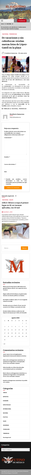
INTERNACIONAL (7, 409)
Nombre (7, 157)
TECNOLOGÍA (6, 429)
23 (26, 333)
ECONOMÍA (5, 400)
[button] (15, 20)
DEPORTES (5, 396)
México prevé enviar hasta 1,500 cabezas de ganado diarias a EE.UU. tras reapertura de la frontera (15, 288)
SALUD (11, 199)
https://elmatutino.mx (15, 117)
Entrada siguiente (8, 196)
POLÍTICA (5, 417)
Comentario (8, 137)
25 (8, 336)
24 (4, 336)
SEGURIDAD (6, 425)
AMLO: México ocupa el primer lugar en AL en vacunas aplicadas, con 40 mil (15, 205)
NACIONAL (5, 34)
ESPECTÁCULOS (7, 404)
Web (5, 171)
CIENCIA (5, 392)
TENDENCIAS (13, 34)
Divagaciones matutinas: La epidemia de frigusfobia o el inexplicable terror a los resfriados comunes (14, 361)
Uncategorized (7, 437)
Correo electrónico (10, 164)
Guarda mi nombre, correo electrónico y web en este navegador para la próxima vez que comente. (16, 181)
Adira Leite (6, 360)
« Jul (4, 344)
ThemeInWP (15, 473)
